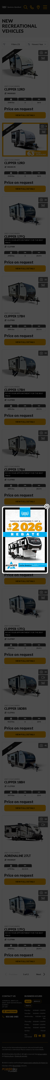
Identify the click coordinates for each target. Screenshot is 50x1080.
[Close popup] (47, 506)
